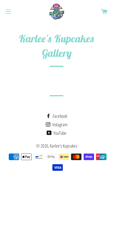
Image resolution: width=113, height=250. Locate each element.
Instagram (59, 124)
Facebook (59, 116)
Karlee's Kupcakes (63, 146)
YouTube (59, 133)
